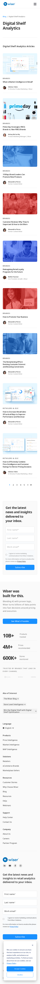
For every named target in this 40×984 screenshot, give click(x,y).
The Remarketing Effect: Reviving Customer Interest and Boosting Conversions (14, 364)
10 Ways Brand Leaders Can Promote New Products (14, 175)
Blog (4, 16)
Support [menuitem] (6, 813)
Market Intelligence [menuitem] (11, 744)
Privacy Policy (11, 963)
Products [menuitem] (7, 735)
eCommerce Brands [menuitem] (11, 766)
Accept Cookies (20, 969)
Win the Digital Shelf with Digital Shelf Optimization (17, 711)
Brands (6, 78)
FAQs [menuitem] (5, 801)
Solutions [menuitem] (7, 756)
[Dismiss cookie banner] (32, 945)
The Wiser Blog (10, 698)
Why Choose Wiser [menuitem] (10, 787)
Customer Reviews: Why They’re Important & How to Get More (16, 223)
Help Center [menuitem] (8, 817)
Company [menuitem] (7, 829)
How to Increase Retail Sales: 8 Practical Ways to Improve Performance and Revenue (14, 414)
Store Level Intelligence (13, 704)
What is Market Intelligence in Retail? (18, 82)
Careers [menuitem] (6, 838)
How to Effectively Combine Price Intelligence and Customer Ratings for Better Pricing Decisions (17, 464)
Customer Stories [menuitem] (10, 782)
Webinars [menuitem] (7, 805)
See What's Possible (20, 621)
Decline (20, 975)
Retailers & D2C (11, 408)
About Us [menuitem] (6, 834)
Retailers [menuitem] (6, 761)
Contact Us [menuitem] (7, 822)
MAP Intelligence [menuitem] (10, 749)
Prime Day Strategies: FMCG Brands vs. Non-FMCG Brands (14, 128)
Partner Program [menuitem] (10, 843)
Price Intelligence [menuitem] (10, 740)
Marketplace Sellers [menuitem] (11, 770)
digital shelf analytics (17, 16)
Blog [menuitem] (5, 791)
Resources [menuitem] (7, 778)
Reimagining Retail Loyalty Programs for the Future (13, 270)
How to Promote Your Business (15, 317)
